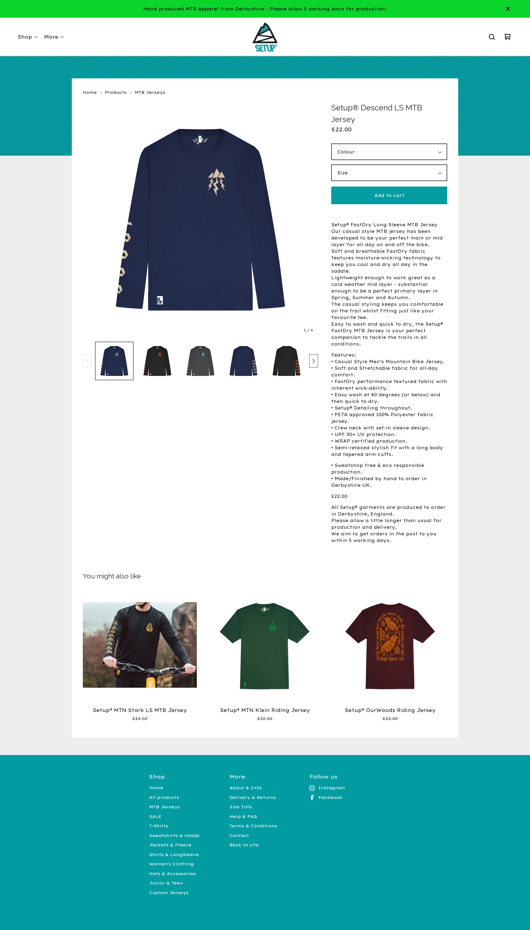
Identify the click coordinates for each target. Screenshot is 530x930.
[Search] (492, 37)
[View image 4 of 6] (243, 361)
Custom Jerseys (169, 892)
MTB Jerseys (150, 92)
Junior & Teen (166, 883)
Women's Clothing (171, 864)
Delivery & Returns (252, 797)
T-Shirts (158, 825)
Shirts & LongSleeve (174, 854)
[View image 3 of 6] (200, 361)
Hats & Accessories (172, 873)
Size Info (240, 806)
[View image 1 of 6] (114, 361)
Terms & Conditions (253, 825)
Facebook (330, 797)
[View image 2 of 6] (157, 361)
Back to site (244, 844)
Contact (239, 835)
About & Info (245, 787)
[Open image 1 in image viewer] (200, 219)
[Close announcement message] (508, 8)
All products (164, 797)
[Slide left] (87, 361)
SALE (155, 816)
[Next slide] (310, 219)
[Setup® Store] (265, 37)
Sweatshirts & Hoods (174, 835)
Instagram (331, 787)
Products (116, 92)
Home (90, 92)
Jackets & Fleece (170, 844)
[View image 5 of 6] (286, 361)
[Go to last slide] (90, 219)
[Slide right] (313, 361)
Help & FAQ (243, 816)
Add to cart (389, 195)
